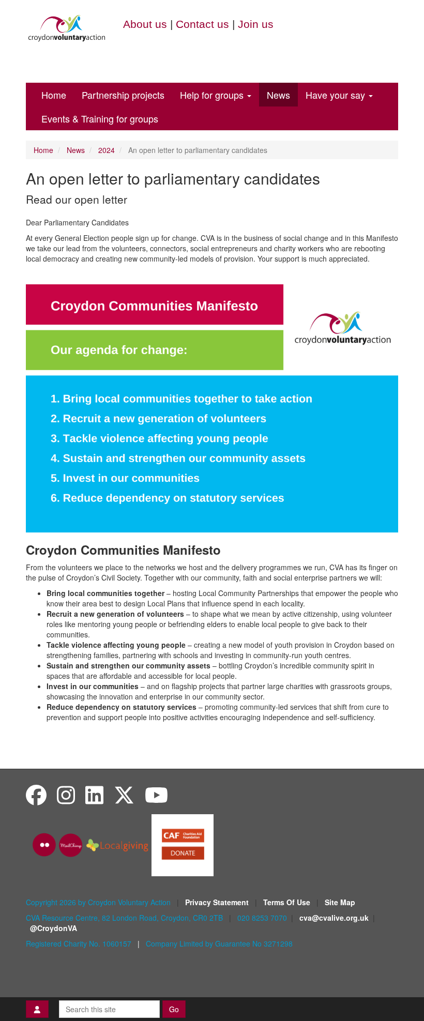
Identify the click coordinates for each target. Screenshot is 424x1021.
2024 (106, 150)
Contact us (202, 24)
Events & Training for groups (99, 118)
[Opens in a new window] (183, 844)
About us (145, 24)
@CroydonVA (53, 928)
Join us (256, 24)
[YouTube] (156, 794)
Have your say (337, 94)
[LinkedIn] (94, 794)
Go (174, 1009)
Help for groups (213, 94)
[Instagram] (66, 794)
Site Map (340, 902)
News (278, 94)
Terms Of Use (287, 902)
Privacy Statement (218, 902)
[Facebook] (36, 794)
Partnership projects (123, 94)
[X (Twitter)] (124, 794)
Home (53, 94)
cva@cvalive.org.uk (334, 917)
